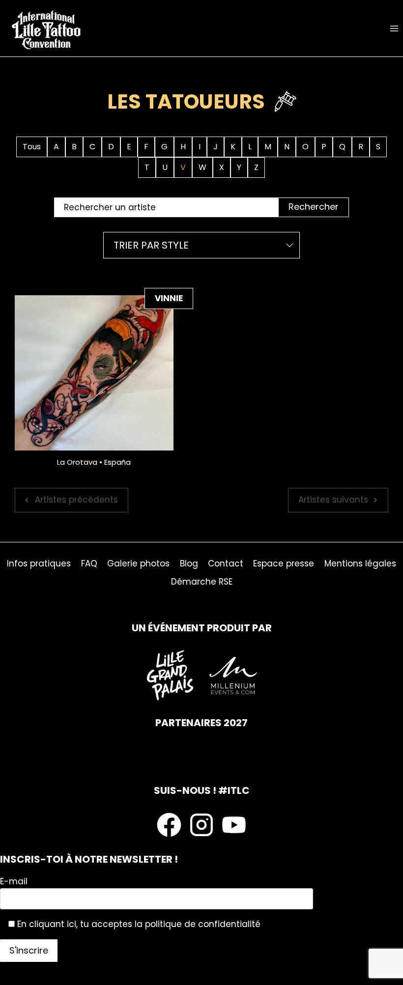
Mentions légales (360, 563)
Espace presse (283, 563)
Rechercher (313, 206)
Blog (189, 563)
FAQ (89, 563)
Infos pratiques (39, 563)
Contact (225, 563)
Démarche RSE (201, 582)
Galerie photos (138, 563)
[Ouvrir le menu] (394, 28)
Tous (32, 146)
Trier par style (151, 245)
